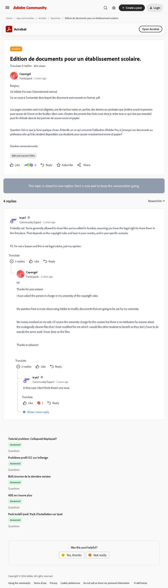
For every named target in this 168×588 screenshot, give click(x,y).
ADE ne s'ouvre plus (20, 495)
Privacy (53, 583)
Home (9, 18)
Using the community (19, 583)
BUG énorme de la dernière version (29, 476)
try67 (22, 217)
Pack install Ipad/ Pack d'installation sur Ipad (35, 514)
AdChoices (141, 583)
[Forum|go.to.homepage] (30, 8)
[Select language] (114, 8)
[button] (7, 9)
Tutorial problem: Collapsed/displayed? (32, 438)
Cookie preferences (70, 583)
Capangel (25, 74)
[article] (84, 240)
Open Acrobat (150, 29)
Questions (56, 18)
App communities (25, 18)
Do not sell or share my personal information (106, 583)
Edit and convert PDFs (23, 155)
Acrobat (42, 18)
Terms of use (40, 583)
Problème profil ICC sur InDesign (28, 457)
